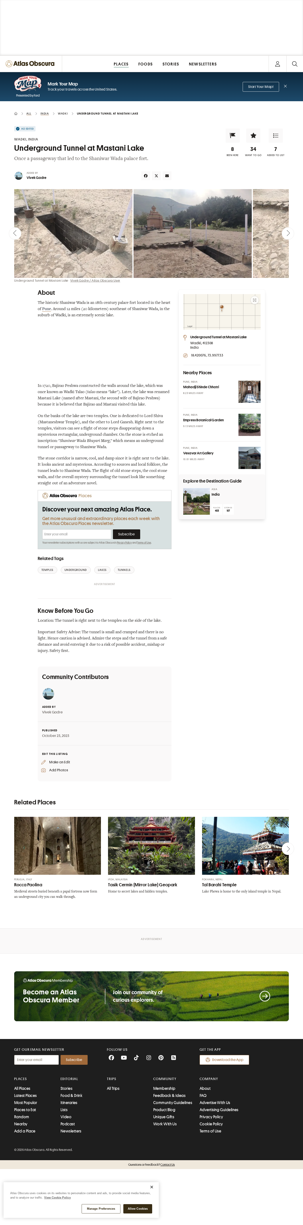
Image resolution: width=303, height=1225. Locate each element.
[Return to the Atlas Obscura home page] (31, 63)
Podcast (68, 1124)
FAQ (203, 1095)
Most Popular (25, 1102)
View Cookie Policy (57, 1197)
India (216, 494)
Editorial (69, 1079)
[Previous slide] (15, 233)
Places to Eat (25, 1110)
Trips (111, 1079)
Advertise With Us (215, 1102)
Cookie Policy (211, 1124)
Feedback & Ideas (169, 1095)
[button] (233, 136)
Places (20, 1079)
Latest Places (25, 1095)
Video (66, 1117)
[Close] (152, 1187)
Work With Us (165, 1124)
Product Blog (164, 1110)
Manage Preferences (101, 1208)
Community (165, 1079)
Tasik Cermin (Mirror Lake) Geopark (142, 885)
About (205, 1088)
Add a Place (24, 1131)
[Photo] (249, 392)
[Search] (294, 63)
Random (21, 1117)
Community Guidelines (172, 1102)
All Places (22, 1088)
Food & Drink (71, 1095)
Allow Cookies (138, 1208)
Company (209, 1079)
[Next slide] (288, 233)
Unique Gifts (163, 1117)
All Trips (113, 1088)
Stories (66, 1088)
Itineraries (69, 1102)
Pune (46, 309)
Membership (164, 1088)
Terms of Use (144, 542)
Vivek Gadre (36, 178)
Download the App (228, 1060)
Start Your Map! (260, 87)
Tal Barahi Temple (219, 885)
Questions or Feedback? (151, 1164)
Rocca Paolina (28, 885)
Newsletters (71, 1131)
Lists (64, 1110)
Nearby (21, 1124)
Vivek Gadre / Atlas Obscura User (95, 280)
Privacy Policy (124, 542)
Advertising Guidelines (219, 1110)
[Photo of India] (196, 501)
